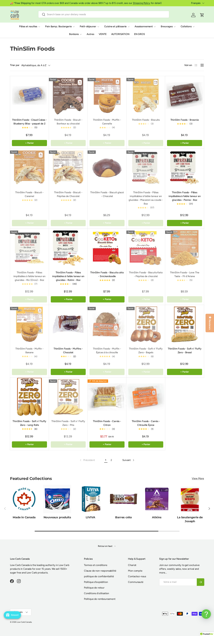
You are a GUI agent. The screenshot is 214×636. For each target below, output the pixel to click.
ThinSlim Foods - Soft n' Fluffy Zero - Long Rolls (29, 423)
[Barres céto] (124, 499)
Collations (186, 26)
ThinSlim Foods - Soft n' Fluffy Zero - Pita (68, 423)
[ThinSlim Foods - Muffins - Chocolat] (68, 324)
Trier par (14, 65)
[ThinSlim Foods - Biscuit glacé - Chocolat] (107, 168)
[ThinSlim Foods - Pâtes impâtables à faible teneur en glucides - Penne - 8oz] (184, 168)
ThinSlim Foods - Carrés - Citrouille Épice (146, 423)
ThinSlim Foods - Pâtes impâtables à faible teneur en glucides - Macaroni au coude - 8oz (146, 198)
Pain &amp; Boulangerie (58, 26)
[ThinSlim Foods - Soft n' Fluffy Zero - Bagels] (145, 324)
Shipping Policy (141, 3)
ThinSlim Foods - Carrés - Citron (107, 423)
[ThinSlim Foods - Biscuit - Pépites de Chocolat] (68, 168)
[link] (87, 460)
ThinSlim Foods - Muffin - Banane (29, 350)
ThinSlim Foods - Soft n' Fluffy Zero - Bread (184, 350)
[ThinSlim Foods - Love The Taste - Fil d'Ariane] (184, 248)
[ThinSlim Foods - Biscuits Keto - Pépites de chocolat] (145, 248)
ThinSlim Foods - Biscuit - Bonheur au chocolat (68, 121)
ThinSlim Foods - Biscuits (146, 119)
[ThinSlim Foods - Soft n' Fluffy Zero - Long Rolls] (29, 397)
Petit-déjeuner (88, 26)
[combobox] (103, 14)
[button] (202, 15)
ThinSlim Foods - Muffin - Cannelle (107, 121)
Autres (90, 34)
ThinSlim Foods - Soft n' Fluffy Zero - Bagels (146, 350)
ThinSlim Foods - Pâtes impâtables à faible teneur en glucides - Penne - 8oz (185, 196)
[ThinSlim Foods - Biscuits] (145, 95)
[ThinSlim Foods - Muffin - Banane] (29, 324)
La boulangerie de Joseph (190, 519)
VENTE (102, 34)
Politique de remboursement (99, 598)
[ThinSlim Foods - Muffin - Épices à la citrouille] (107, 324)
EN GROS (139, 34)
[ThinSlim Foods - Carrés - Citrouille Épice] (145, 397)
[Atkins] (157, 499)
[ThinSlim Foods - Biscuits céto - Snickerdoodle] (107, 248)
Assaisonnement (144, 26)
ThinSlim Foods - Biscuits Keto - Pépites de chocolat (145, 274)
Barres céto (123, 517)
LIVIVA (90, 517)
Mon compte (135, 570)
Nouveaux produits (57, 517)
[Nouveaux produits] (57, 499)
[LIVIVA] (90, 499)
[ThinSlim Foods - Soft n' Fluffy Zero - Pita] (68, 397)
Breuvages (167, 26)
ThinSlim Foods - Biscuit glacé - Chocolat (107, 194)
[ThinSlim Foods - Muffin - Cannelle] (107, 95)
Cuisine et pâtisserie (115, 26)
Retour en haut (105, 546)
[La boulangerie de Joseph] (190, 499)
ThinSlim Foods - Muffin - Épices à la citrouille (107, 350)
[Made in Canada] (24, 499)
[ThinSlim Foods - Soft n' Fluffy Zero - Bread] (184, 324)
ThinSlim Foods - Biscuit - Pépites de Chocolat (68, 194)
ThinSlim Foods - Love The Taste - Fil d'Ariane (184, 274)
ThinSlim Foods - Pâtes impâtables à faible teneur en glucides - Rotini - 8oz (68, 276)
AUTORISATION (120, 34)
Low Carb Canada (24, 622)
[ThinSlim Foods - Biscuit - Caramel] (29, 168)
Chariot (132, 565)
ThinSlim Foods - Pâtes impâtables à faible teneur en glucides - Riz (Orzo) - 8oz (29, 276)
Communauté (135, 582)
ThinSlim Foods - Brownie (184, 119)
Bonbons (74, 34)
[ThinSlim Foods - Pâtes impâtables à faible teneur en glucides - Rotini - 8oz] (68, 248)
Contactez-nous (137, 576)
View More (198, 478)
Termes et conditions (95, 565)
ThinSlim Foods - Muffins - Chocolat (68, 350)
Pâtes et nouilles (28, 26)
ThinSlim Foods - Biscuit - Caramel (29, 194)
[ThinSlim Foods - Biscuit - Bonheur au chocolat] (68, 95)
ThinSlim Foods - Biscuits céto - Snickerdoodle (107, 274)
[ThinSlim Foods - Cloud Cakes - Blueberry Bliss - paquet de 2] (29, 95)
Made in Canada (24, 517)
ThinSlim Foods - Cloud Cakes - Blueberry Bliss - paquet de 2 (29, 121)
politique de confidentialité (99, 576)
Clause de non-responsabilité (100, 570)
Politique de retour (94, 587)
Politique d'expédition (96, 582)
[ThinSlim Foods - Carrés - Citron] (107, 397)
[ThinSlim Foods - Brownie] (184, 95)
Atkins (156, 517)
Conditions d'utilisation (96, 593)
